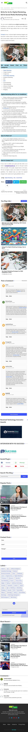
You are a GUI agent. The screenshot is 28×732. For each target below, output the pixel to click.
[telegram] (19, 718)
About (8, 724)
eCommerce (11, 578)
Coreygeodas (8, 342)
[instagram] (16, 718)
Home (2, 7)
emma (6, 284)
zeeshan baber (8, 366)
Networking (19, 587)
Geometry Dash (15, 332)
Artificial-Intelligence (15, 568)
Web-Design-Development (13, 595)
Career (13, 573)
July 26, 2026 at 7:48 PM (10, 394)
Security (9, 590)
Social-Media (7, 7)
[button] (26, 2)
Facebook (10, 181)
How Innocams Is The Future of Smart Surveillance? (19, 507)
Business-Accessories (5, 573)
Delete (10, 296)
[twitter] (12, 718)
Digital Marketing (7, 70)
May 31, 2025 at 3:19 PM (10, 286)
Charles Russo (8, 301)
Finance (12, 580)
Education (18, 578)
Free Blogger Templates (14, 728)
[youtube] (14, 718)
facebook (8, 462)
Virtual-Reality (22, 592)
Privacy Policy (22, 724)
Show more (24, 201)
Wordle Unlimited (23, 307)
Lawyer (2, 587)
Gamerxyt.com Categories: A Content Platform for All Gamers (19, 526)
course (2, 576)
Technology (9, 592)
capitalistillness (9, 324)
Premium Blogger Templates (13, 727)
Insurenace (9, 585)
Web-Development (5, 597)
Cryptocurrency (9, 576)
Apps (8, 568)
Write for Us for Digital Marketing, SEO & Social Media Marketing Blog (14, 223)
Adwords (3, 568)
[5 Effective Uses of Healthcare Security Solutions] (5, 518)
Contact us (14, 724)
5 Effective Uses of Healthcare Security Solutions (18, 517)
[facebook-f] (9, 718)
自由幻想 (7, 393)
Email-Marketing (4, 580)
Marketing (12, 587)
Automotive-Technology (6, 571)
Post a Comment (14, 414)
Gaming (8, 583)
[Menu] (2, 2)
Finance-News (19, 580)
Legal (7, 587)
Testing (15, 592)
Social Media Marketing (8, 75)
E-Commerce (4, 578)
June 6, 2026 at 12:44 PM (10, 367)
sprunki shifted (20, 403)
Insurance (3, 585)
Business (15, 571)
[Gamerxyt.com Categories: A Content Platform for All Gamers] (5, 527)
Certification (19, 573)
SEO (4, 80)
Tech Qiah (14, 729)
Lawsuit (21, 585)
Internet (16, 585)
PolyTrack (19, 291)
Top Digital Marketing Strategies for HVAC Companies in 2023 (12, 272)
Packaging (3, 590)
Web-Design (3, 595)
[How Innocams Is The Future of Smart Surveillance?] (5, 509)
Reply (7, 296)
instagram (8, 466)
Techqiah (3, 34)
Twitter (16, 181)
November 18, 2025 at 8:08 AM (11, 325)
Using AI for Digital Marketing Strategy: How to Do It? (14, 247)
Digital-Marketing (9, 177)
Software (3, 592)
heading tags (6, 108)
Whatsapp (24, 181)
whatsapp (22, 462)
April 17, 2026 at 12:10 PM (10, 343)
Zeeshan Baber (9, 376)
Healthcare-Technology (17, 583)
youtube (22, 466)
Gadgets (3, 583)
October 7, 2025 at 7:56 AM (10, 302)
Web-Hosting (13, 597)
